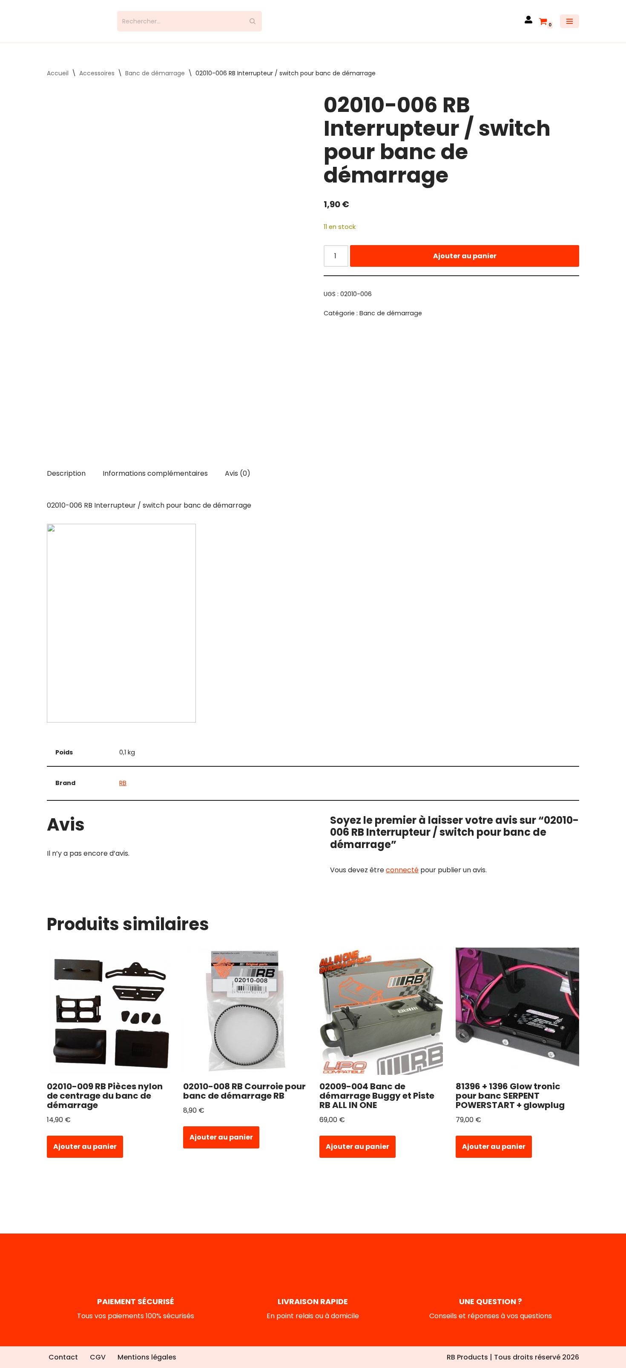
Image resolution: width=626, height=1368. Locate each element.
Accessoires (97, 81)
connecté (402, 877)
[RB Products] (75, 25)
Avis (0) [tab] (237, 481)
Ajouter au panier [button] (85, 1154)
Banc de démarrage (155, 81)
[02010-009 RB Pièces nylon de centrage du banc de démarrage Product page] (108, 1018)
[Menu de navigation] (569, 25)
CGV (98, 1357)
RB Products (467, 1357)
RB (122, 790)
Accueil (58, 81)
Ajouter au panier (465, 263)
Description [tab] (66, 481)
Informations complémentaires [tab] (155, 481)
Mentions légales (147, 1357)
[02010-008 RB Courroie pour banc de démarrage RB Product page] (245, 1018)
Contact (63, 1357)
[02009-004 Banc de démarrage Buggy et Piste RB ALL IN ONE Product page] (381, 1018)
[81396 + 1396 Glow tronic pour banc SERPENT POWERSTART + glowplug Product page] (517, 1018)
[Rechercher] (252, 25)
